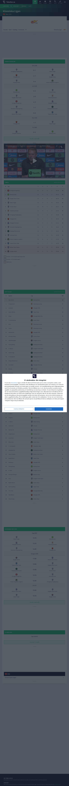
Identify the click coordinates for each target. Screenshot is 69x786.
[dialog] (34, 393)
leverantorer (14, 382)
